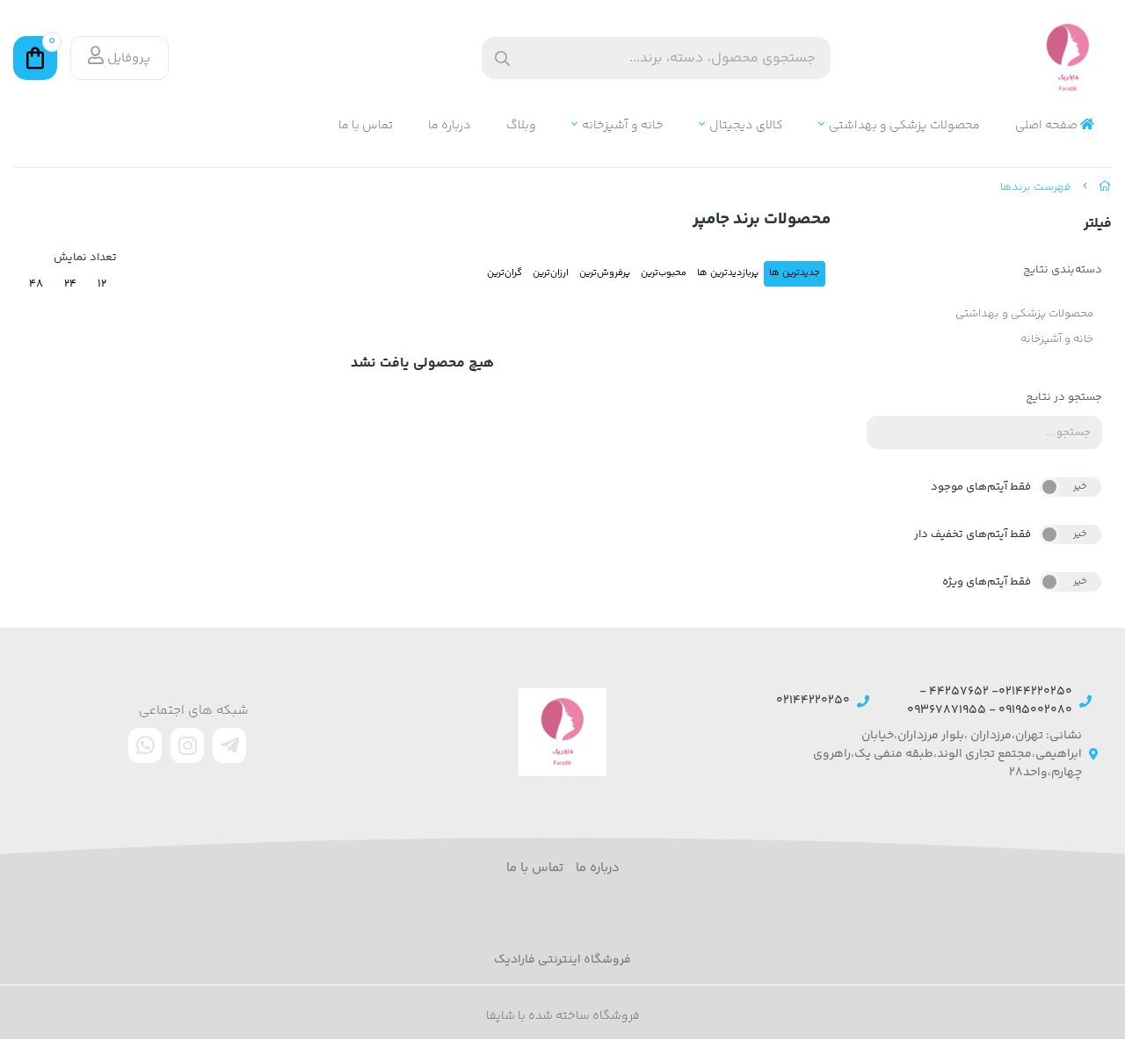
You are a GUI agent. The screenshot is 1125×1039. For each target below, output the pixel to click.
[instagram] (187, 745)
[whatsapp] (145, 745)
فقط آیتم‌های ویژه (986, 582)
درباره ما (449, 126)
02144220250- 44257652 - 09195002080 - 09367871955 (989, 701)
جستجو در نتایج (1064, 397)
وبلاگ (521, 126)
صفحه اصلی (1047, 126)
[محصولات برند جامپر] (562, 732)
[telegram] (229, 745)
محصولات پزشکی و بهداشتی (904, 126)
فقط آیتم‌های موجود (981, 487)
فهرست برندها (1035, 187)
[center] (502, 58)
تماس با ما (365, 126)
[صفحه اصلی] (1105, 187)
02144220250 (813, 701)
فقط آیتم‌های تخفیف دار (972, 534)
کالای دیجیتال (746, 126)
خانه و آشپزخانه (623, 126)
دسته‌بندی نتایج (1062, 270)
